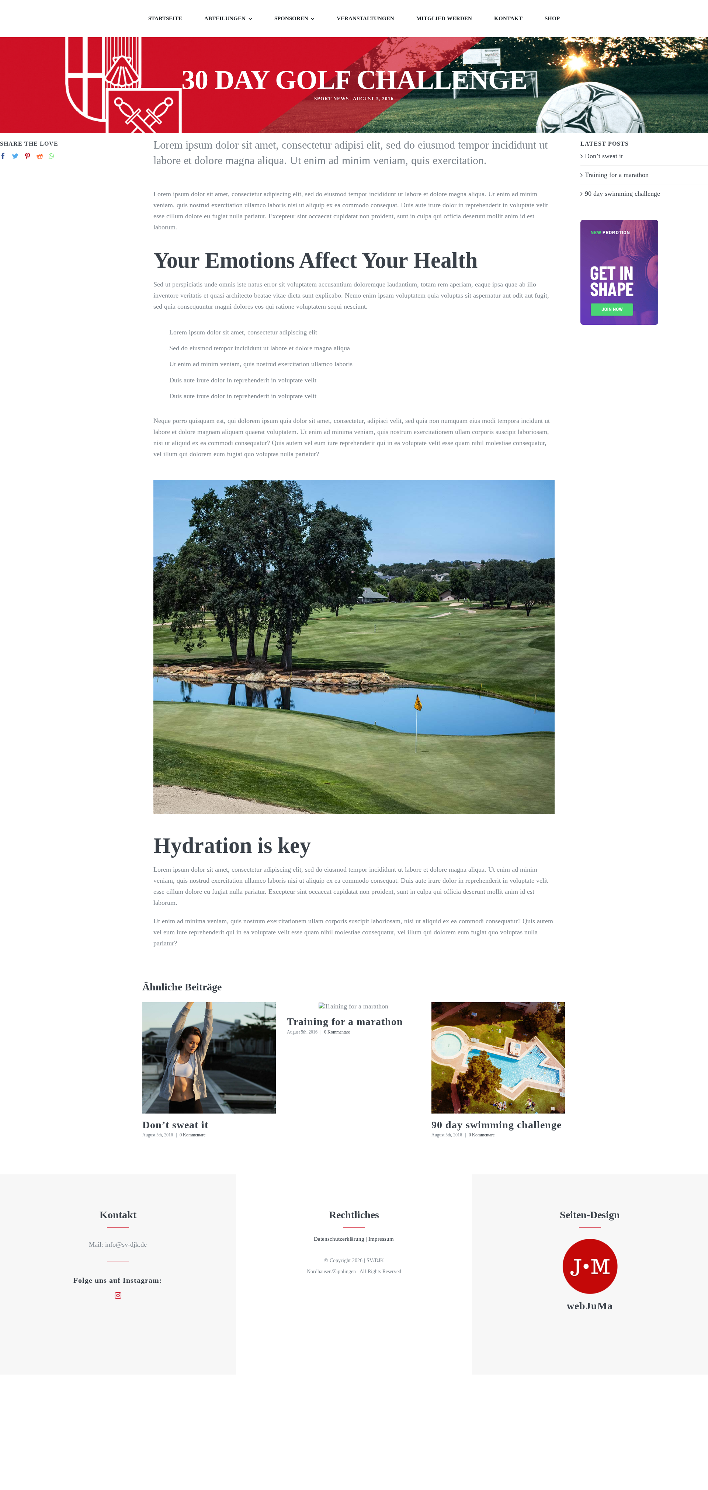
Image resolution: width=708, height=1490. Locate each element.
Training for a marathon (345, 1021)
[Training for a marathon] (353, 1006)
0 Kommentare (192, 1135)
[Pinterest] (27, 156)
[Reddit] (40, 156)
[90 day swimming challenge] (498, 1058)
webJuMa (590, 1306)
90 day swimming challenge (496, 1124)
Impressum (381, 1239)
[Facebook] (3, 156)
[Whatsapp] (51, 156)
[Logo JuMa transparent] (590, 1242)
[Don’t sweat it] (209, 1058)
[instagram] (118, 1295)
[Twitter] (15, 156)
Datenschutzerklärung (339, 1239)
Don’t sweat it (175, 1124)
